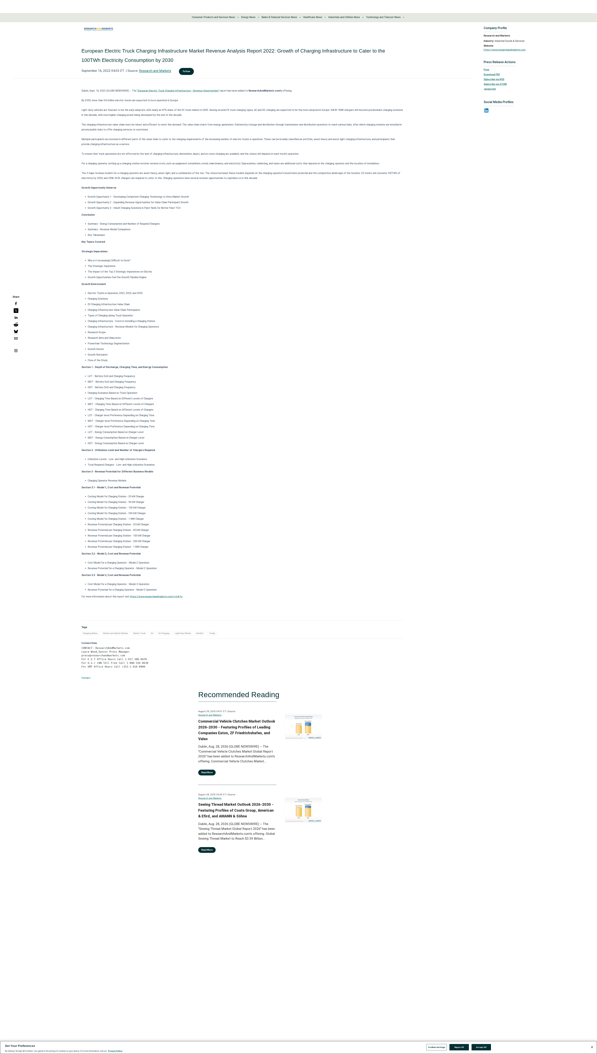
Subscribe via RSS (494, 79)
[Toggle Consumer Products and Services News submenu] (238, 17)
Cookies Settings (436, 1047)
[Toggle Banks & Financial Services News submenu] (300, 17)
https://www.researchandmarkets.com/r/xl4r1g (156, 596)
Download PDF (492, 74)
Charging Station (90, 633)
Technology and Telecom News (383, 17)
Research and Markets (155, 71)
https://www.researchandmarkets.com (505, 49)
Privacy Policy (115, 1051)
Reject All (459, 1047)
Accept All (481, 1047)
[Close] (592, 1047)
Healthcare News (312, 17)
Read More (207, 772)
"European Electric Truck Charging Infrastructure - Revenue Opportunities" (178, 90)
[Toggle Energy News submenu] (258, 17)
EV (152, 633)
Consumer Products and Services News (213, 17)
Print (486, 69)
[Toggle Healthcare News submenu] (325, 17)
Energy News (248, 17)
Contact (85, 677)
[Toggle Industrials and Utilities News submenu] (362, 17)
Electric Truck (139, 633)
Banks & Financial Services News (279, 17)
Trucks (212, 633)
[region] (298, 1047)
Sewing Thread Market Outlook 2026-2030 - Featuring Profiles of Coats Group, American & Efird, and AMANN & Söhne (236, 810)
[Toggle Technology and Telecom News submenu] (403, 17)
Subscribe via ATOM (495, 84)
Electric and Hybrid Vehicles (115, 633)
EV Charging (164, 633)
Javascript (490, 89)
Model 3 (200, 633)
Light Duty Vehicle (183, 633)
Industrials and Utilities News (344, 17)
